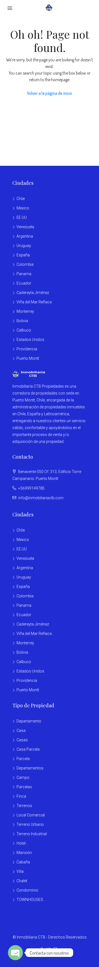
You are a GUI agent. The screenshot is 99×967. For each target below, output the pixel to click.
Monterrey (25, 311)
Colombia (25, 264)
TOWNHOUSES (29, 899)
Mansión (24, 852)
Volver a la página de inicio (49, 93)
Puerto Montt (27, 358)
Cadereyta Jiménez (32, 292)
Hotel (21, 843)
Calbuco (23, 330)
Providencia (26, 349)
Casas (22, 740)
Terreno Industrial (31, 834)
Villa (20, 871)
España (23, 255)
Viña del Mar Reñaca (34, 302)
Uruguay (23, 245)
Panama (23, 274)
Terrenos (24, 805)
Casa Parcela (28, 749)
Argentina (24, 236)
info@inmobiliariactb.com (41, 498)
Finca (21, 796)
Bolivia (22, 321)
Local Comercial (30, 815)
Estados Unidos (30, 339)
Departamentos (29, 768)
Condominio (27, 890)
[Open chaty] (15, 952)
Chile (20, 198)
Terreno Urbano (30, 824)
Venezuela (25, 227)
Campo (22, 777)
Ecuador (23, 283)
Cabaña (23, 862)
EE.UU (21, 217)
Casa (21, 730)
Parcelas (24, 787)
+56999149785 (31, 488)
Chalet (21, 881)
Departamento (28, 721)
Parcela (23, 758)
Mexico (22, 208)
